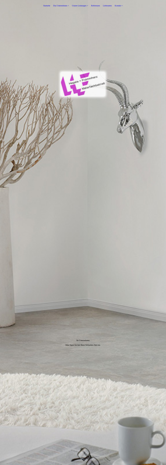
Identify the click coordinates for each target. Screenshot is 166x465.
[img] (83, 232)
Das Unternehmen (60, 6)
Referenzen (95, 6)
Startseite (46, 6)
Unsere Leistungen (79, 6)
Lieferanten (107, 6)
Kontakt (118, 6)
